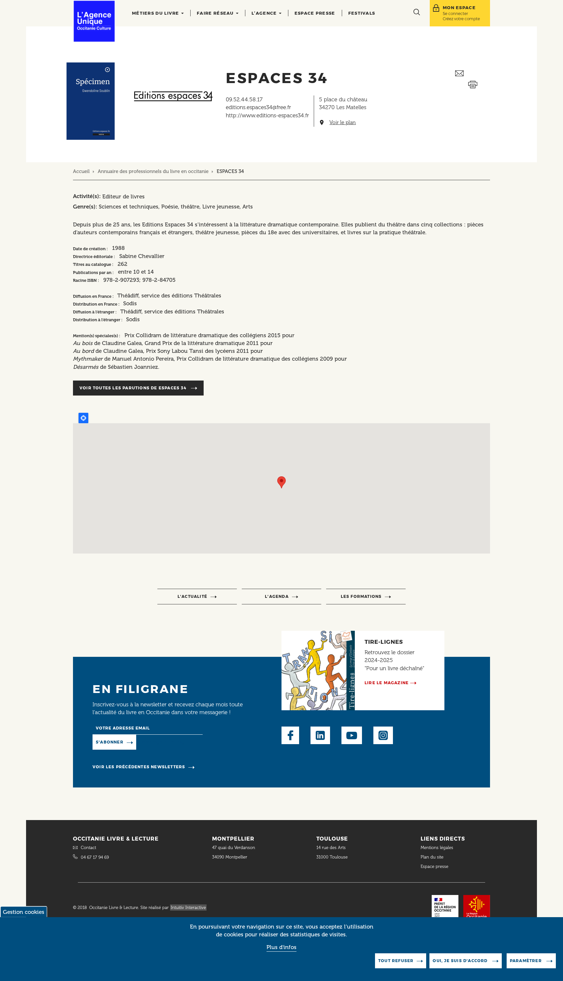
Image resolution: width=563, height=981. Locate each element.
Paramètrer (526, 960)
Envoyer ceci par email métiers (472, 73)
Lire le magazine (387, 682)
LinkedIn (320, 735)
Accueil (81, 171)
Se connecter (455, 13)
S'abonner (109, 742)
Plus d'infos (281, 947)
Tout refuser (395, 960)
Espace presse (315, 13)
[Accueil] (94, 21)
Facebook (290, 735)
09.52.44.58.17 (244, 99)
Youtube (351, 735)
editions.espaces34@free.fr (258, 107)
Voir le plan (342, 122)
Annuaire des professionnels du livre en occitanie (153, 171)
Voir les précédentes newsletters (139, 766)
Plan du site (432, 857)
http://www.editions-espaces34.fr (267, 115)
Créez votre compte (461, 18)
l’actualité (192, 596)
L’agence (265, 13)
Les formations (361, 596)
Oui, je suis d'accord (461, 960)
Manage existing (162, 742)
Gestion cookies (23, 912)
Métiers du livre (156, 13)
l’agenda (277, 596)
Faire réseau (216, 13)
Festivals (361, 13)
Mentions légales (438, 847)
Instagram (383, 735)
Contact (88, 847)
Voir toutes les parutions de (132, 387)
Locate (83, 418)
